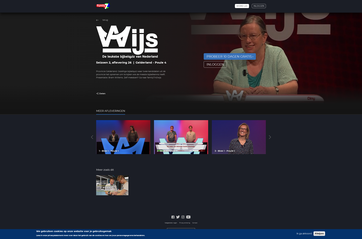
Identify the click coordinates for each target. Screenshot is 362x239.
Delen (102, 94)
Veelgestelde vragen (171, 223)
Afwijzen (319, 233)
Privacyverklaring (184, 223)
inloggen (215, 64)
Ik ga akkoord (304, 233)
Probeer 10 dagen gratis (229, 56)
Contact (194, 223)
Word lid (241, 6)
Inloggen (258, 6)
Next (270, 137)
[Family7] (103, 6)
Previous (92, 137)
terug (105, 20)
